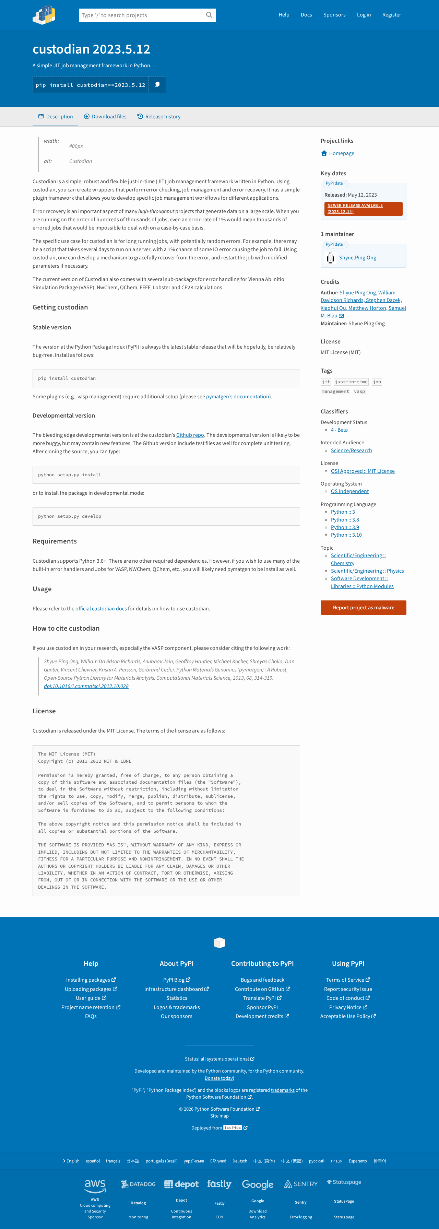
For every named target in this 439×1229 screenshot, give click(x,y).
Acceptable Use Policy (345, 1016)
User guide (88, 998)
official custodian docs (101, 608)
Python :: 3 (343, 512)
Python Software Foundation (216, 1097)
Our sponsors (176, 1016)
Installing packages (88, 980)
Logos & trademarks (177, 1007)
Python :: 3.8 (345, 520)
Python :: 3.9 (345, 527)
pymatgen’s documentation (237, 396)
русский (316, 1161)
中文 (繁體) (292, 1161)
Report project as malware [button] (363, 607)
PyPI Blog (174, 980)
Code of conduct (345, 998)
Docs (306, 15)
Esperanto (358, 1161)
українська (194, 1161)
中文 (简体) (264, 1161)
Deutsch (240, 1161)
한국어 (380, 1161)
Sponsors (334, 15)
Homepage (341, 153)
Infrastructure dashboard (173, 989)
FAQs (91, 1016)
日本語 (133, 1161)
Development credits (259, 1016)
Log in (364, 15)
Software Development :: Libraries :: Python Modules (362, 582)
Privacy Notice (345, 1007)
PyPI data (334, 183)
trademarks (283, 1090)
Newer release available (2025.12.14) (355, 208)
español (93, 1161)
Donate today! (219, 1078)
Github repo (190, 435)
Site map (219, 1116)
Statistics (176, 998)
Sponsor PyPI (262, 1007)
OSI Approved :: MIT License (363, 471)
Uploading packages (88, 989)
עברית (337, 1161)
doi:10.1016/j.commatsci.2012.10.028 (86, 686)
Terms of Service (345, 980)
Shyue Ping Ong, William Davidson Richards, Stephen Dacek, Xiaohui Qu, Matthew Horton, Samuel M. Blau (363, 304)
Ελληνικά (218, 1161)
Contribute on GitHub (259, 989)
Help (284, 15)
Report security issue (348, 989)
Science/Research (351, 450)
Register (391, 15)
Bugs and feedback (262, 980)
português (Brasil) (162, 1161)
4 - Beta (339, 430)
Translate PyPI (259, 998)
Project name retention (88, 1007)
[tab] (55, 116)
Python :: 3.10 (346, 535)
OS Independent (350, 491)
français (113, 1161)
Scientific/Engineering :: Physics (367, 571)
